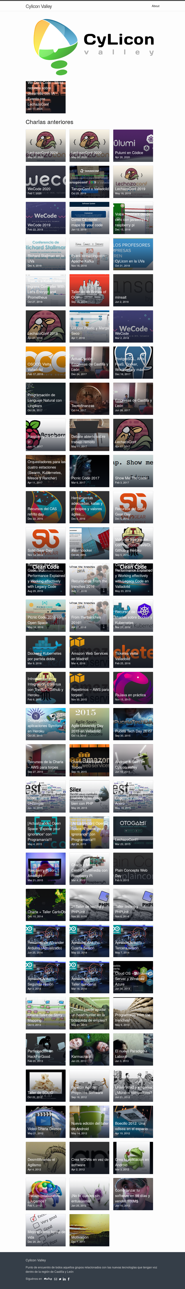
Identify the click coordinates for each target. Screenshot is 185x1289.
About (155, 6)
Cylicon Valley (39, 6)
